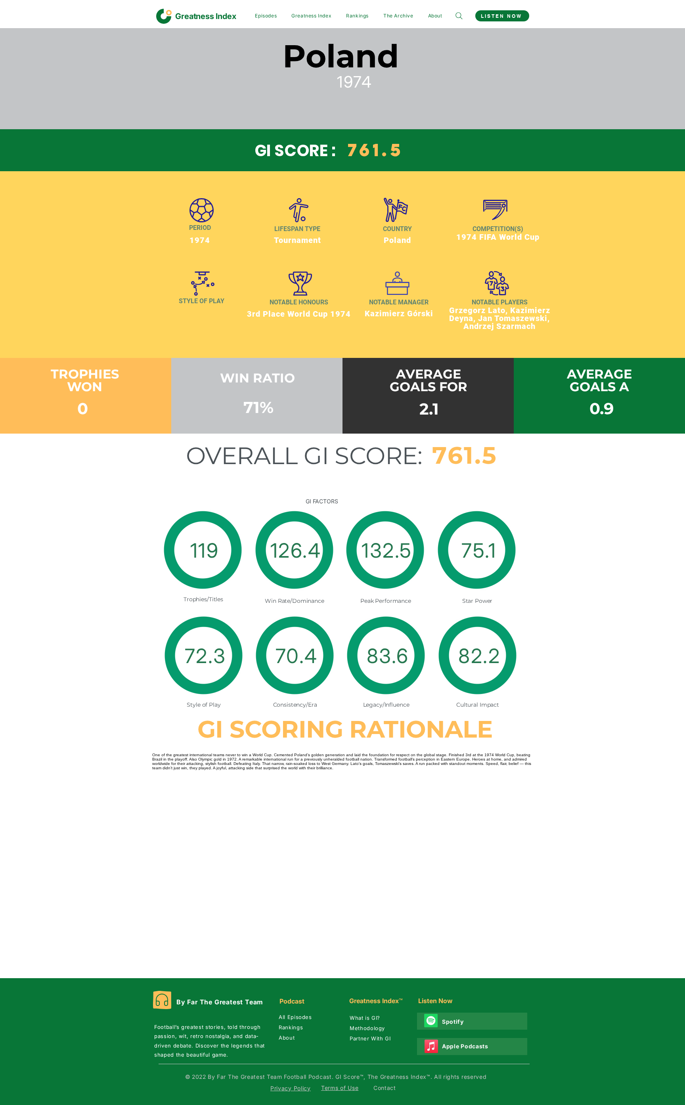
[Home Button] (197, 16)
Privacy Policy (290, 1088)
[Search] (459, 16)
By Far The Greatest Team (219, 1002)
